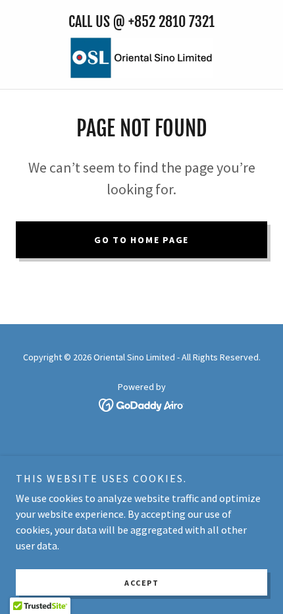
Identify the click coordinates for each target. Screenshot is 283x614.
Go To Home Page (141, 240)
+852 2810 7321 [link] (171, 21)
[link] (141, 58)
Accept (141, 583)
